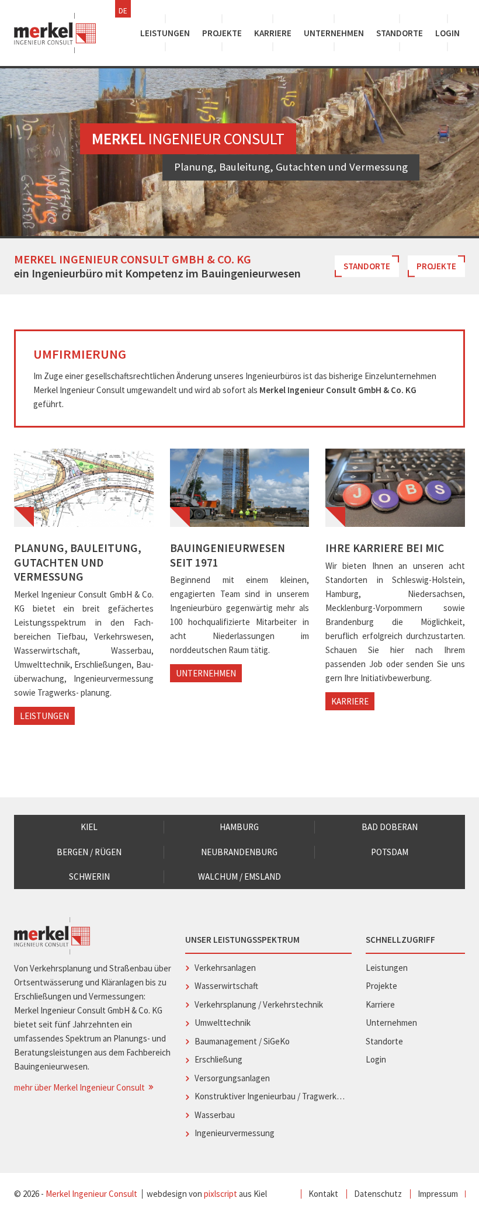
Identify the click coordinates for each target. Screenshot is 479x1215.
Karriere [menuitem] (272, 33)
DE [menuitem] (123, 11)
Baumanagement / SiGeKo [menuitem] (242, 1041)
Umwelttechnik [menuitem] (223, 1022)
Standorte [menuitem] (399, 33)
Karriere (350, 701)
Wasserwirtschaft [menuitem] (226, 985)
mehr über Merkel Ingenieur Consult (80, 1087)
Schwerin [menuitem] (89, 876)
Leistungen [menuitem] (165, 33)
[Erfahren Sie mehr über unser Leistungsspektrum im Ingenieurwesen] (84, 488)
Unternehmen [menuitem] (334, 33)
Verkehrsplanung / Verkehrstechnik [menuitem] (259, 1004)
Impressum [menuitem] (438, 1193)
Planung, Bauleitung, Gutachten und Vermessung (77, 562)
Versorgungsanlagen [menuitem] (232, 1078)
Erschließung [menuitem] (218, 1059)
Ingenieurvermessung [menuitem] (235, 1132)
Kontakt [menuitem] (323, 1193)
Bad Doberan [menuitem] (390, 826)
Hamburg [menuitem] (239, 826)
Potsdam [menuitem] (389, 852)
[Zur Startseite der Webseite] (55, 33)
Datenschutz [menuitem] (378, 1193)
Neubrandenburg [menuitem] (239, 852)
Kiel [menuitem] (89, 826)
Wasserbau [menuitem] (215, 1114)
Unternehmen (206, 673)
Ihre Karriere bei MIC (384, 548)
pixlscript (220, 1193)
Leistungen (44, 715)
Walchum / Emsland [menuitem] (239, 876)
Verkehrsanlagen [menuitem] (225, 967)
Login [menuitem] (447, 33)
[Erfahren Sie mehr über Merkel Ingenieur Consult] (240, 488)
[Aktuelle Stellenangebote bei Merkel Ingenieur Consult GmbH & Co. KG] (395, 488)
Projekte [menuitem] (222, 33)
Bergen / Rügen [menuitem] (89, 852)
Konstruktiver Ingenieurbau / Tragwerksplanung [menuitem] (270, 1096)
